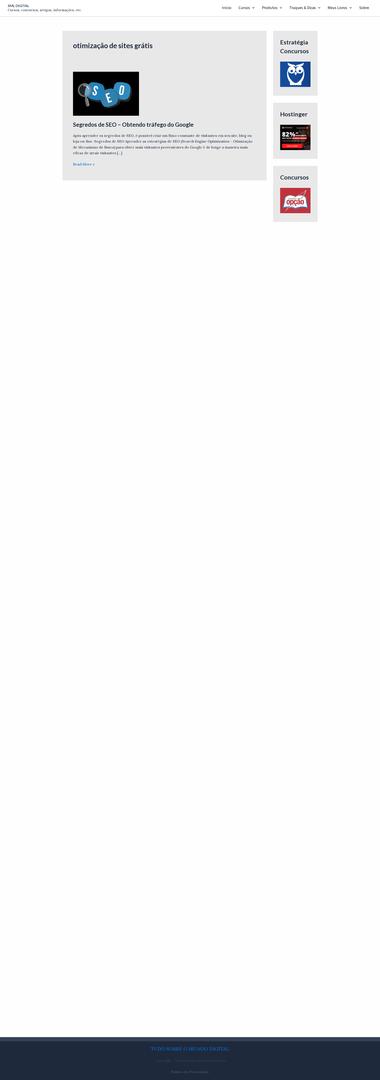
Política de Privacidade (190, 1072)
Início (226, 8)
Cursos (244, 8)
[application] (252, 8)
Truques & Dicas (302, 8)
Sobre (364, 8)
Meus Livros (337, 8)
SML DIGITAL (18, 6)
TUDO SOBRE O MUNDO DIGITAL (190, 1049)
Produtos (270, 8)
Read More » (84, 163)
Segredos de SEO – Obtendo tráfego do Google (133, 124)
